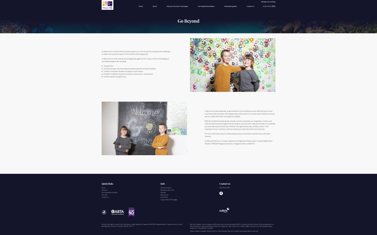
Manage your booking (268, 1)
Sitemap (163, 192)
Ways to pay (164, 195)
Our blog (104, 195)
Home (141, 6)
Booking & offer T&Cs (168, 190)
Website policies (166, 188)
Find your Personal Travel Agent (177, 6)
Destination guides (230, 6)
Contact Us (250, 6)
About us (104, 190)
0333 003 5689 (269, 6)
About (155, 6)
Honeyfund (164, 197)
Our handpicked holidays (206, 6)
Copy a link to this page (169, 200)
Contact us (105, 197)
